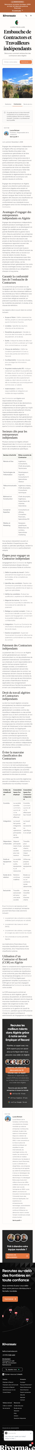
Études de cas (18, 1408)
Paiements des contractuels (10, 1384)
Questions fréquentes (20, 1418)
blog (15, 1413)
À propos (22, 1382)
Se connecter (6, 1408)
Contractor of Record (8, 1387)
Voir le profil (14, 137)
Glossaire (16, 1410)
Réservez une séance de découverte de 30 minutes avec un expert (16, 1070)
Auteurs (16, 1415)
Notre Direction (24, 1390)
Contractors (17, 104)
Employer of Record (8, 1382)
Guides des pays (18, 1405)
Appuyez (22, 1397)
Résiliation (8, 104)
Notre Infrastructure (25, 1387)
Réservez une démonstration (12, 1256)
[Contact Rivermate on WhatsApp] (26, 15)
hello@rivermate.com (9, 1351)
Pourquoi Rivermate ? (26, 1384)
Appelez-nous (12, 1369)
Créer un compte (7, 1405)
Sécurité (22, 1395)
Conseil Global (7, 1392)
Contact (22, 1400)
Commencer (25, 62)
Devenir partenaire (25, 1392)
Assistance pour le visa (9, 1390)
